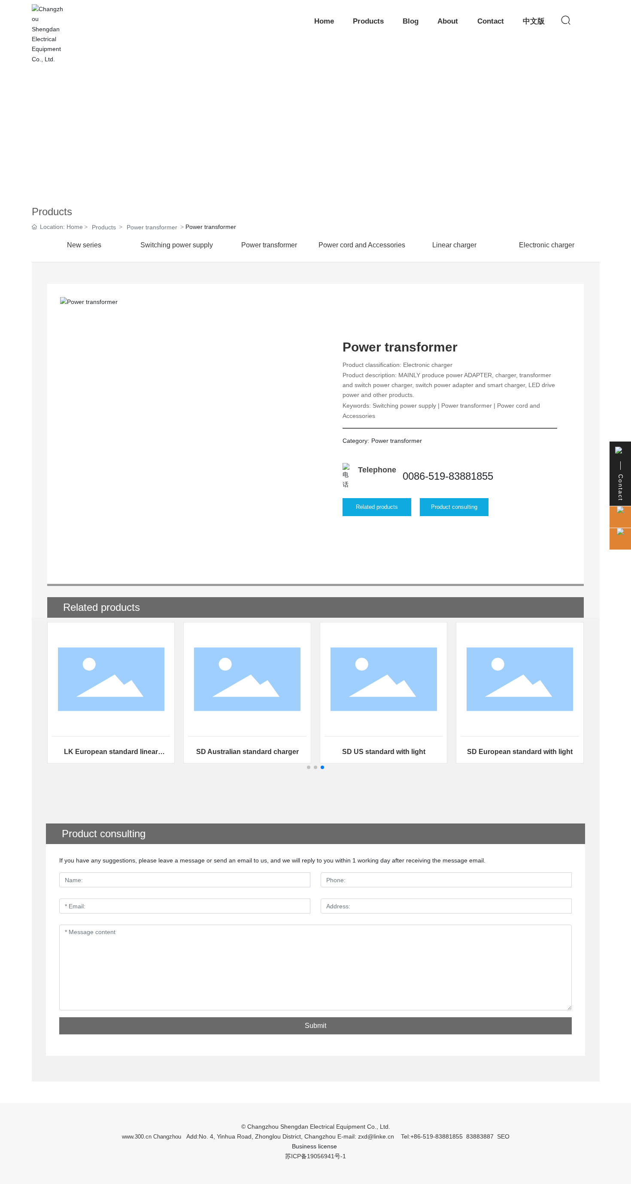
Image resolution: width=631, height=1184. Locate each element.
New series (84, 245)
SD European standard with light (520, 751)
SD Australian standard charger (247, 751)
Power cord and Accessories (362, 245)
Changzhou (167, 1136)
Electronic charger (546, 245)
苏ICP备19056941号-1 (315, 1156)
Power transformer (152, 227)
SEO (503, 1136)
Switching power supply (176, 245)
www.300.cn (137, 1136)
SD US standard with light (383, 751)
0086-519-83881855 (448, 476)
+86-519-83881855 (436, 1136)
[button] (308, 767)
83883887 (480, 1136)
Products (104, 227)
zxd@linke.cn (376, 1136)
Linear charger (454, 245)
